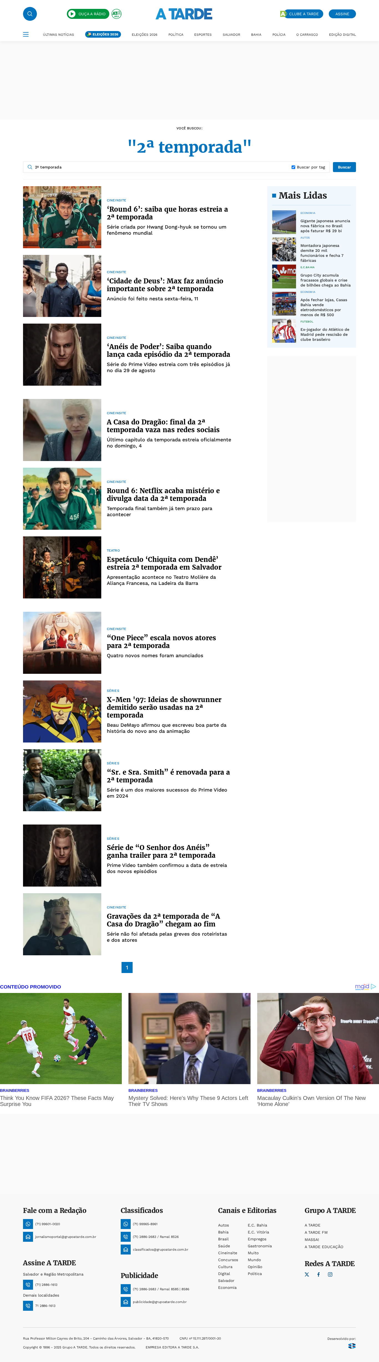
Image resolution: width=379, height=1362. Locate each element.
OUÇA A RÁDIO (92, 14)
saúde (224, 1246)
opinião (255, 1266)
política (255, 1273)
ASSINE (342, 14)
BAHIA (256, 35)
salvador (226, 1280)
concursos (228, 1260)
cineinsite (227, 1253)
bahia (223, 1232)
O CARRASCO (307, 35)
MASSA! (312, 1239)
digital (224, 1273)
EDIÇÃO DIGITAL (342, 35)
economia (227, 1287)
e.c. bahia (257, 1225)
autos (223, 1225)
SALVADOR (231, 35)
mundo (254, 1260)
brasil (223, 1239)
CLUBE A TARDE (304, 14)
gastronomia (260, 1246)
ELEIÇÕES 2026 (105, 34)
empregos (257, 1239)
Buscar (344, 167)
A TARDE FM (316, 1232)
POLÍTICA (175, 35)
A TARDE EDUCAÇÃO (324, 1247)
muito (253, 1253)
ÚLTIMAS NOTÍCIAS (58, 35)
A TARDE (312, 1225)
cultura (225, 1266)
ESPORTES (203, 35)
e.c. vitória (258, 1232)
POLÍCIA (278, 35)
